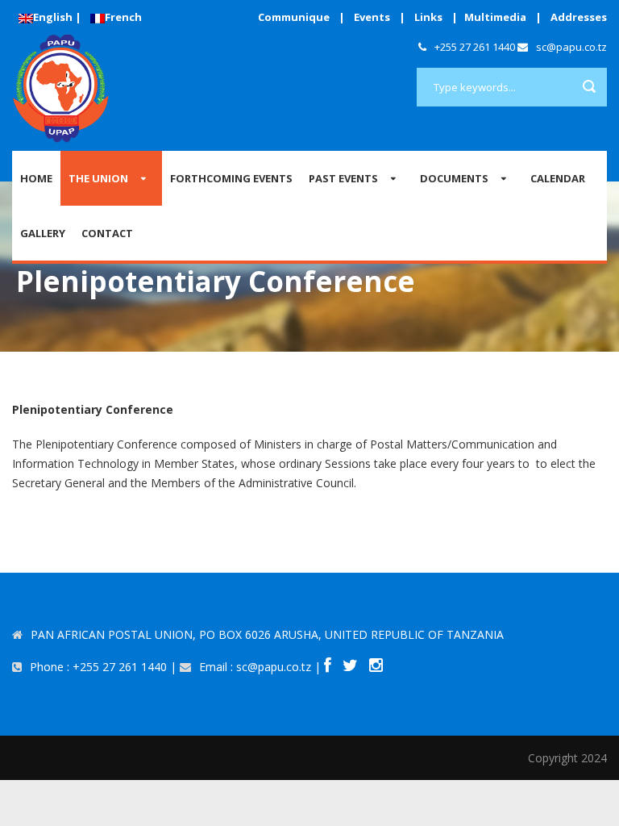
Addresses (578, 17)
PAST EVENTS (343, 178)
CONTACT (107, 233)
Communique (294, 17)
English (53, 17)
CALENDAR (557, 178)
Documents (454, 178)
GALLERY (42, 233)
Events (372, 17)
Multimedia (495, 17)
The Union (98, 178)
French (123, 17)
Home (36, 178)
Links (428, 17)
